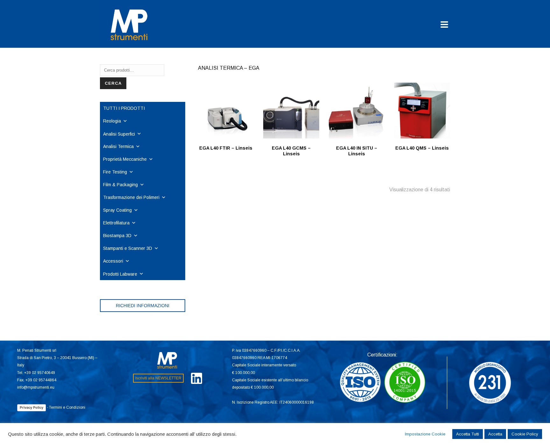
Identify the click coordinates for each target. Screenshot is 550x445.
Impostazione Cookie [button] (425, 434)
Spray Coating (117, 210)
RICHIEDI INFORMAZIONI (142, 305)
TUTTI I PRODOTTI (124, 108)
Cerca (113, 83)
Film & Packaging (120, 184)
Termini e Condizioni (67, 407)
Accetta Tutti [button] (467, 434)
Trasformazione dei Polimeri (131, 197)
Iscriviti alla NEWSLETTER (158, 378)
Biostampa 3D (117, 235)
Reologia (112, 121)
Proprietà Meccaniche (125, 159)
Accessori (113, 261)
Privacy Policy (31, 407)
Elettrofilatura (116, 222)
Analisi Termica (118, 146)
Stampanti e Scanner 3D (127, 248)
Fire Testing (115, 171)
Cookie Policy (524, 434)
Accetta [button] (495, 434)
